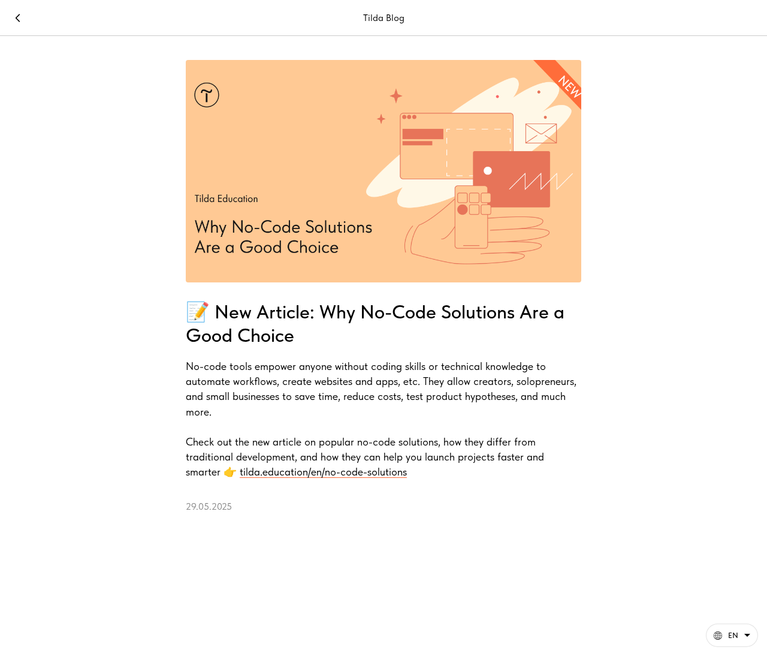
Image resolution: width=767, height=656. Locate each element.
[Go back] (18, 18)
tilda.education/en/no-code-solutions (323, 471)
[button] (731, 635)
